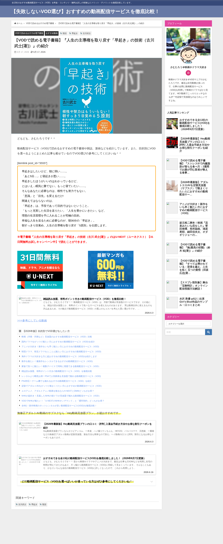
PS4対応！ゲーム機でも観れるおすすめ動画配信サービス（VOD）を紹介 (57, 381)
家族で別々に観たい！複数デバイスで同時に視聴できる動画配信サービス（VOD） (61, 366)
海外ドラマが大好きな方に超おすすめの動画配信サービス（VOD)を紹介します (59, 356)
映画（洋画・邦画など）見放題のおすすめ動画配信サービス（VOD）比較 (57, 337)
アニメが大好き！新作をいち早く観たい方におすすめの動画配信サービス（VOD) (60, 346)
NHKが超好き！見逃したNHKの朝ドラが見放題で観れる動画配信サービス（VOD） (61, 396)
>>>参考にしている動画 (32, 320)
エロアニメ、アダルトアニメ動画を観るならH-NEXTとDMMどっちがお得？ (58, 391)
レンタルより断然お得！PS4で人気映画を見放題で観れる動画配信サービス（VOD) (61, 376)
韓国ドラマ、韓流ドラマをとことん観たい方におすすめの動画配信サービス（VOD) (61, 351)
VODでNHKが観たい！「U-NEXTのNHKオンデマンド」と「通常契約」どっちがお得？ (63, 401)
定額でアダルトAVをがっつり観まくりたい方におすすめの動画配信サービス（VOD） (62, 386)
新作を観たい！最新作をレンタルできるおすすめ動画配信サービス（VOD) (57, 361)
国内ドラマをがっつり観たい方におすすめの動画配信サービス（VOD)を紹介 (58, 342)
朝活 (65, 33)
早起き (75, 33)
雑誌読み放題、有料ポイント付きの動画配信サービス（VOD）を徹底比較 (57, 371)
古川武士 (87, 33)
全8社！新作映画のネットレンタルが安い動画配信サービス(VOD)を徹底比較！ (59, 406)
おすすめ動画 (52, 33)
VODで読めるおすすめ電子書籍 (29, 33)
